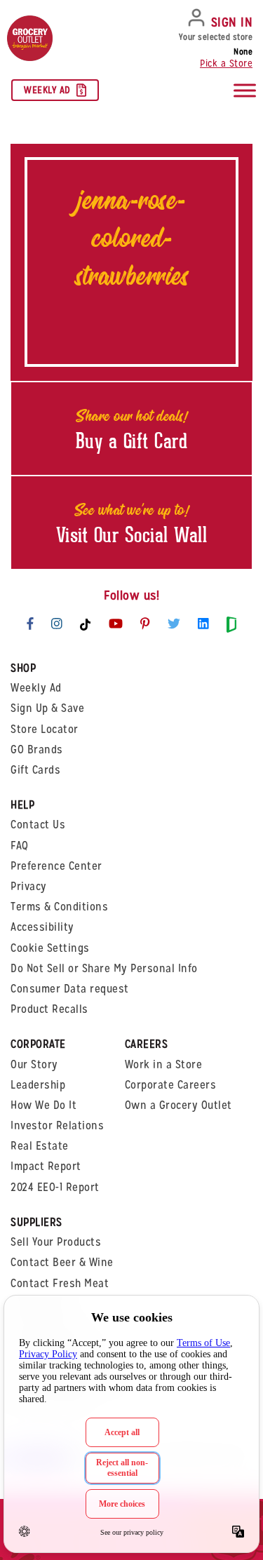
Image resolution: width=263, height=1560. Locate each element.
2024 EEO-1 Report (55, 1187)
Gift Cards (35, 769)
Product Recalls (49, 1009)
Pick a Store (226, 63)
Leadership (38, 1084)
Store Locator (45, 729)
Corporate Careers (171, 1084)
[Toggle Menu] (245, 91)
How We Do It (43, 1105)
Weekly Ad (47, 89)
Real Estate (40, 1145)
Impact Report (46, 1166)
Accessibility (42, 927)
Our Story (34, 1064)
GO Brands (37, 749)
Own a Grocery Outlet (178, 1105)
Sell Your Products (56, 1242)
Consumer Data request (70, 988)
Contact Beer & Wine (62, 1262)
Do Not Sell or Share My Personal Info (104, 968)
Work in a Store (164, 1064)
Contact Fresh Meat (60, 1283)
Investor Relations (57, 1125)
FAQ (20, 845)
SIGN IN (232, 22)
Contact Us (38, 824)
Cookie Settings (50, 948)
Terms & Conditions (59, 906)
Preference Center (56, 866)
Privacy (29, 886)
